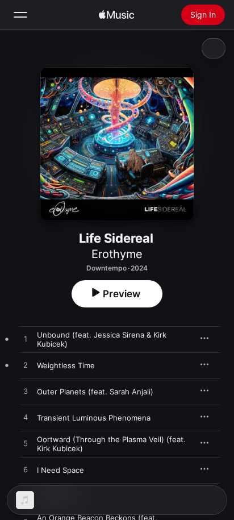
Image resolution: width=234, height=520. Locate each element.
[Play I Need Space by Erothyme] (25, 470)
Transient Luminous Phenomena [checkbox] (94, 417)
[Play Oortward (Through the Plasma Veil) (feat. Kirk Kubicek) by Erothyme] (25, 444)
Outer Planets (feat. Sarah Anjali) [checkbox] (95, 391)
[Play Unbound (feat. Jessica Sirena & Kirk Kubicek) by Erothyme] (25, 339)
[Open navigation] (20, 14)
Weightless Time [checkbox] (66, 365)
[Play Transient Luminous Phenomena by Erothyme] (25, 418)
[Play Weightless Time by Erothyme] (25, 365)
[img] (116, 15)
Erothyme (117, 254)
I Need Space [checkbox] (60, 470)
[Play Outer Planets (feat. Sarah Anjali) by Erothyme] (25, 391)
